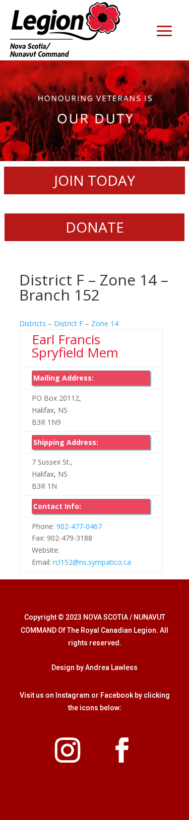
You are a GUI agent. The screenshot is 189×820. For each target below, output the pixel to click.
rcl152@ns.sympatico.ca (92, 562)
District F (68, 323)
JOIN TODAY (94, 180)
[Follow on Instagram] (67, 750)
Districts (32, 323)
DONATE (95, 227)
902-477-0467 (79, 526)
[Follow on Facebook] (122, 750)
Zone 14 (104, 323)
